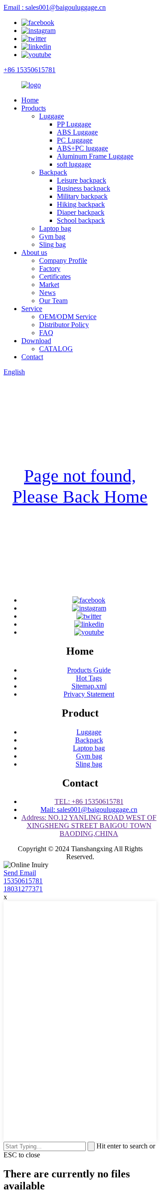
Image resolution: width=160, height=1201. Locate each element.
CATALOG (56, 349)
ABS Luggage (77, 132)
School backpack (81, 220)
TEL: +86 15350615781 (89, 801)
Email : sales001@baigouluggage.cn (55, 7)
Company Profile (63, 260)
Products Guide (89, 670)
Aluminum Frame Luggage (95, 156)
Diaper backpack (80, 212)
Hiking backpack (81, 204)
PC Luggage (74, 140)
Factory (49, 268)
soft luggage (74, 164)
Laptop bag (55, 228)
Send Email (20, 873)
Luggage (51, 116)
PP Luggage (74, 124)
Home (30, 100)
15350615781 (23, 881)
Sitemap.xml (89, 686)
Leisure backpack (81, 180)
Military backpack (82, 196)
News (47, 292)
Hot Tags (89, 678)
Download (36, 340)
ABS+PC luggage (82, 148)
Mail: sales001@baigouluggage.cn (88, 809)
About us (34, 252)
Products (33, 108)
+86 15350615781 (30, 70)
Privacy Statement (89, 694)
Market (49, 284)
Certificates (55, 276)
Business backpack (83, 188)
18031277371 (23, 889)
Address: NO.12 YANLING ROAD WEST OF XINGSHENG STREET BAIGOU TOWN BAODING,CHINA (88, 825)
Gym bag (52, 236)
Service (31, 308)
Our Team (53, 300)
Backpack (53, 172)
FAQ (46, 332)
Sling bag (52, 244)
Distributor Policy (64, 324)
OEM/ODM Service (67, 316)
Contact (32, 357)
